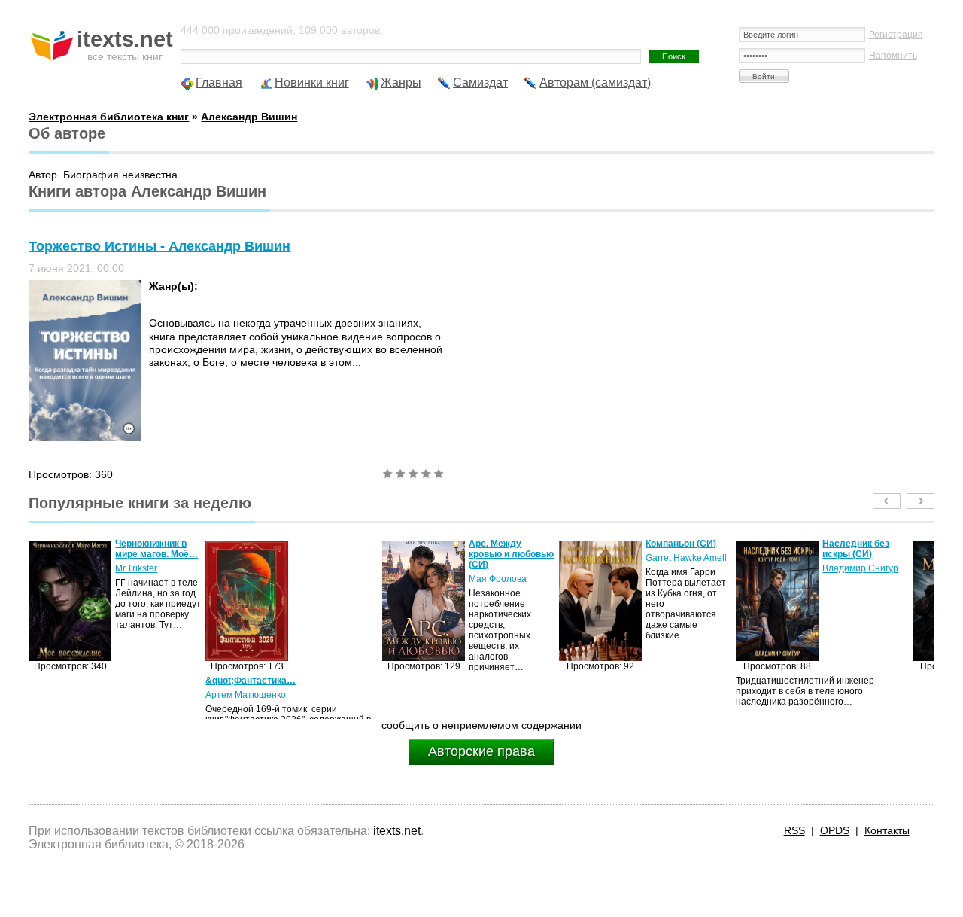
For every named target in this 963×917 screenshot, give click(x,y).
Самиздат (480, 82)
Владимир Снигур (752, 568)
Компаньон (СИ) (572, 543)
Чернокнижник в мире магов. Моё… (48, 548)
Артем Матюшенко (137, 695)
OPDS (834, 830)
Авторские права (481, 751)
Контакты (887, 830)
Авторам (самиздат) (595, 82)
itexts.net (397, 830)
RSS (794, 830)
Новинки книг (312, 82)
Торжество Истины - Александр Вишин (159, 246)
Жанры (401, 82)
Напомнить (893, 55)
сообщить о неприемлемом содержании (481, 725)
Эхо (899, 568)
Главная (219, 82)
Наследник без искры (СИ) (747, 548)
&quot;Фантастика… (142, 680)
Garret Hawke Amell (577, 558)
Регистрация (896, 34)
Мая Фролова (389, 579)
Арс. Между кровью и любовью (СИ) (402, 554)
